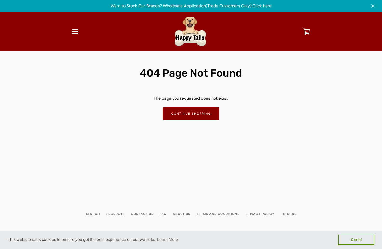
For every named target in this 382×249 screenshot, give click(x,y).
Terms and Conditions (217, 214)
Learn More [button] (167, 239)
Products (115, 214)
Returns (289, 214)
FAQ (163, 214)
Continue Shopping (191, 113)
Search (93, 214)
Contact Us (142, 214)
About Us (181, 214)
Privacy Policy (260, 214)
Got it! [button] (356, 240)
